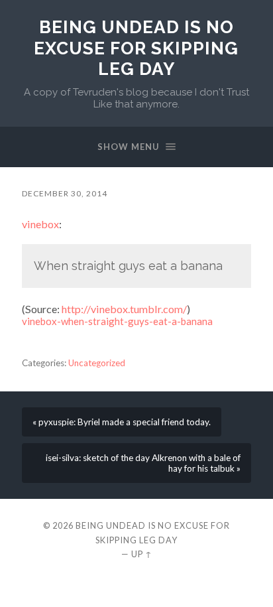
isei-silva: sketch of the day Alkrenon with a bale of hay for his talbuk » (143, 463)
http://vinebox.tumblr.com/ (124, 309)
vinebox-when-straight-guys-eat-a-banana (117, 321)
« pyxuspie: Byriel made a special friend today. (121, 422)
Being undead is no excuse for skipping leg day (136, 48)
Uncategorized (96, 363)
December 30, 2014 (64, 193)
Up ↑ (141, 554)
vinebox (40, 224)
